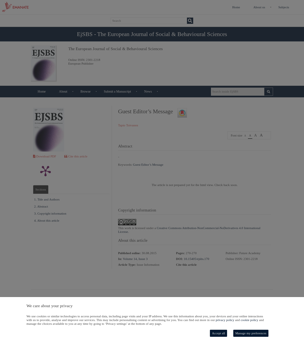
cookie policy (249, 320)
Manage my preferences (250, 333)
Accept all (218, 333)
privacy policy (225, 320)
